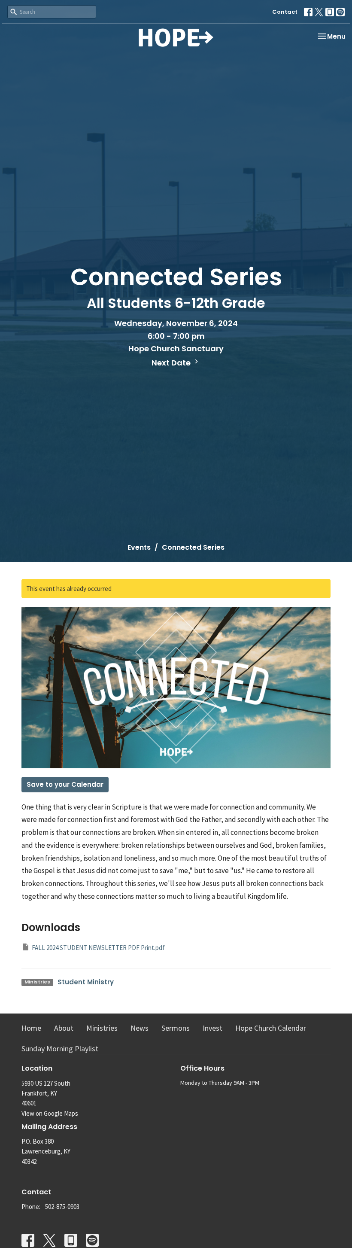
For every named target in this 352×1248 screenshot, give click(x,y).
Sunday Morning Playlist (59, 1048)
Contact (284, 12)
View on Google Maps (49, 1113)
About (63, 1028)
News (139, 1028)
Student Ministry (86, 981)
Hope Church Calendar (270, 1028)
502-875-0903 (62, 1206)
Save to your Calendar (65, 784)
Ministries (102, 1028)
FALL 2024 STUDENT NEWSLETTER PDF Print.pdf (98, 948)
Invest (212, 1028)
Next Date (172, 362)
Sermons (175, 1028)
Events (139, 547)
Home (31, 1028)
